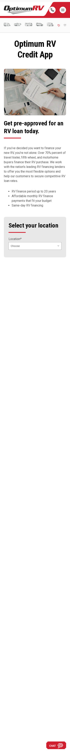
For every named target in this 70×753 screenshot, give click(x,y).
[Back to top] (7, 745)
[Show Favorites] (65, 25)
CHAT (52, 745)
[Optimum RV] (24, 10)
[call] (52, 10)
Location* (15, 239)
